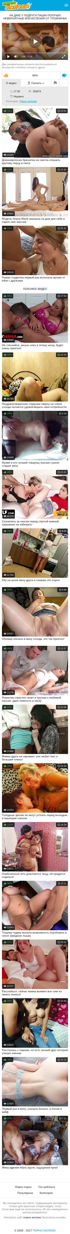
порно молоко (32, 1217)
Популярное (25, 1192)
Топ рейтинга (46, 1186)
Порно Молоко (44, 1230)
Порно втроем (28, 101)
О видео (11, 83)
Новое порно (23, 1186)
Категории (46, 1192)
